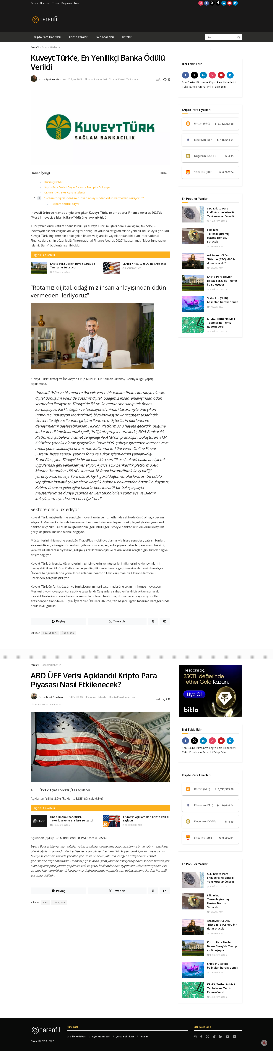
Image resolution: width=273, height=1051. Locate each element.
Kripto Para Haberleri (47, 37)
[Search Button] (239, 37)
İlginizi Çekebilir (53, 182)
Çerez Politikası (125, 1036)
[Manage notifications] (264, 1043)
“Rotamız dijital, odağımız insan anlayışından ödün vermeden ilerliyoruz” (94, 198)
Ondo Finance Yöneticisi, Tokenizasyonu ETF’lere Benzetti (71, 818)
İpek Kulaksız (53, 79)
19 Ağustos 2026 (218, 221)
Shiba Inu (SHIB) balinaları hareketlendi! (222, 300)
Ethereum (45, 3)
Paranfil (35, 47)
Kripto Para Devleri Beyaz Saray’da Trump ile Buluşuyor (77, 187)
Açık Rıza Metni (101, 1036)
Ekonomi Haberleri (51, 47)
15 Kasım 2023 (216, 268)
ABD (45, 902)
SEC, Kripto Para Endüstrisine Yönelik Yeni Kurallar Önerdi (220, 212)
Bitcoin (34, 3)
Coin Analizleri (104, 37)
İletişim (144, 1036)
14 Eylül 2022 (76, 697)
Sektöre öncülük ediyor (65, 204)
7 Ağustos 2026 (132, 268)
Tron (76, 3)
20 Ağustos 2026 (133, 825)
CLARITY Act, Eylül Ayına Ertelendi (64, 192)
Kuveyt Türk (50, 633)
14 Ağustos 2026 (218, 331)
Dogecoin (66, 3)
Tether (55, 3)
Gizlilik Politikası (76, 1036)
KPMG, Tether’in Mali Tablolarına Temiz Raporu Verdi (221, 322)
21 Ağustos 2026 (61, 825)
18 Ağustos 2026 (61, 271)
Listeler (126, 37)
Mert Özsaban (54, 697)
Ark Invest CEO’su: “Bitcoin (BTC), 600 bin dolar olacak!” (222, 259)
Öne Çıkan (67, 633)
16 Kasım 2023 (216, 246)
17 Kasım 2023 (216, 306)
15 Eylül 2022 (75, 79)
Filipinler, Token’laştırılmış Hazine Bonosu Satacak (218, 235)
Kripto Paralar (78, 37)
